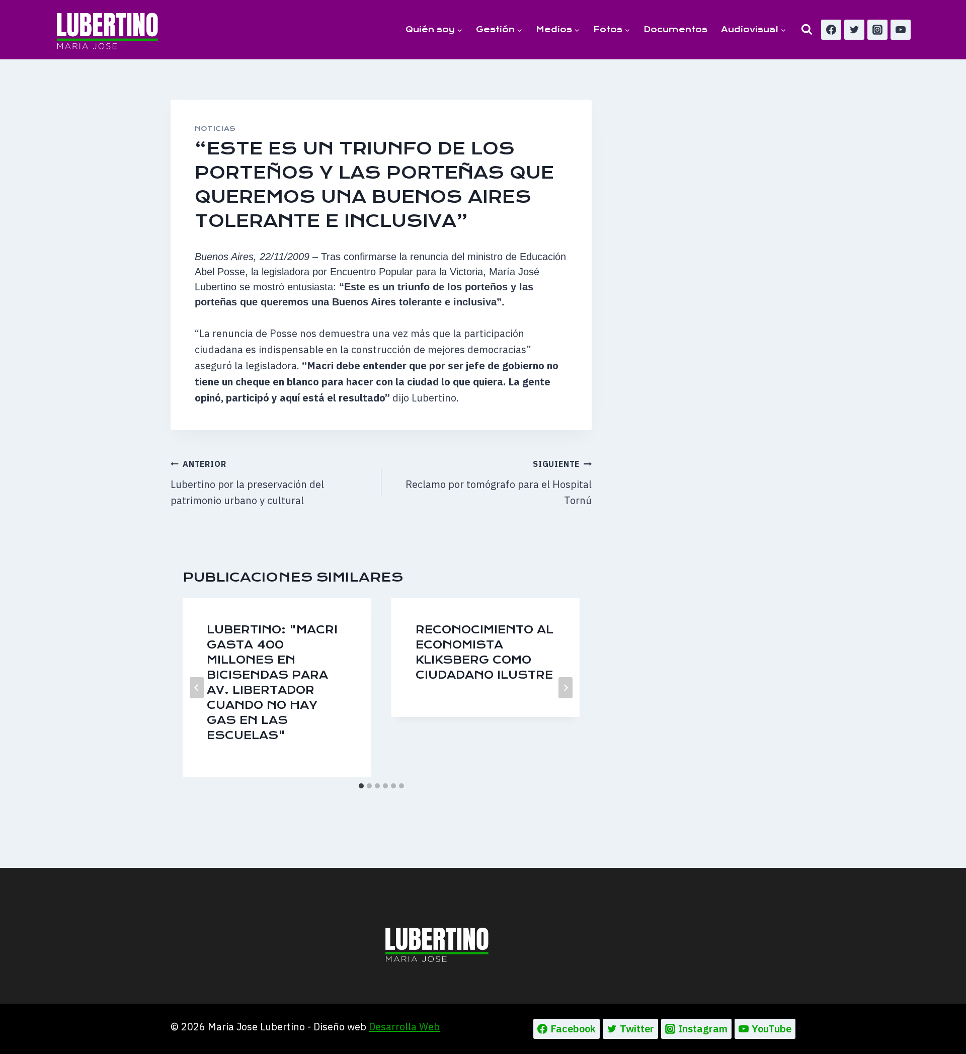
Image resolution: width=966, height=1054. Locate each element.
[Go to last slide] (197, 687)
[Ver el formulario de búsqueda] (806, 29)
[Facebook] (831, 30)
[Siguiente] (565, 687)
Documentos (675, 29)
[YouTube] (901, 30)
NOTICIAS (215, 128)
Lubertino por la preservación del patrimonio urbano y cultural (247, 483)
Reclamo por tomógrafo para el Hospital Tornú (499, 483)
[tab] (361, 785)
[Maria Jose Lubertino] (107, 29)
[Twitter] (854, 30)
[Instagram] (877, 30)
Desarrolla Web (404, 1026)
